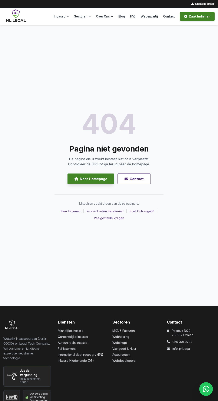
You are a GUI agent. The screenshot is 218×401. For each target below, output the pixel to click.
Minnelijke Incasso (70, 330)
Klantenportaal (203, 4)
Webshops (120, 342)
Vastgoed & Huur (124, 348)
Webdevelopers (123, 360)
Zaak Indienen (199, 16)
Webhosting (120, 336)
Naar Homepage (93, 179)
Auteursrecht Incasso (72, 342)
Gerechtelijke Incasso (73, 336)
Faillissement (67, 348)
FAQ (133, 16)
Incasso (60, 16)
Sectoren (80, 16)
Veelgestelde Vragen (109, 218)
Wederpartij (149, 16)
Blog (121, 16)
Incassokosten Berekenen (105, 211)
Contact (169, 16)
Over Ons (103, 16)
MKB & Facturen (123, 330)
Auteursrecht (121, 354)
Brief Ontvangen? (142, 211)
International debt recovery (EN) (80, 354)
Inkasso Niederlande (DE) (76, 360)
